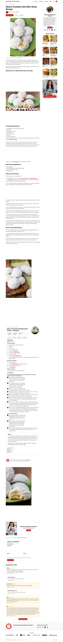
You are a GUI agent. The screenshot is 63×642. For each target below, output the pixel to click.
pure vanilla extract (17, 355)
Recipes (35, 1)
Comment (9, 545)
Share (24, 337)
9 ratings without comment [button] (22, 537)
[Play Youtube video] (23, 101)
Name (8, 553)
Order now (28, 530)
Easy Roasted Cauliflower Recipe (53, 55)
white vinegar (17, 352)
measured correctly (13, 139)
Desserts (13, 4)
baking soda (15, 351)
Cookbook (46, 1)
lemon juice (13, 367)
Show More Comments (23, 619)
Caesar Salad (52, 76)
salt (15, 354)
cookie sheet (25, 178)
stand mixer (10, 179)
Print (19, 337)
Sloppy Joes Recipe (46, 76)
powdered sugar (15, 363)
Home (7, 4)
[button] (9, 12)
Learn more (50, 27)
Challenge (41, 1)
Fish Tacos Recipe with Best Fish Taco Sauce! (53, 43)
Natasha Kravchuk (12, 11)
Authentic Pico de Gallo (53, 66)
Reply (12, 573)
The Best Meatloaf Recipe (46, 55)
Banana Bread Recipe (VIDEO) (45, 43)
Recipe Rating (10, 543)
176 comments (17, 12)
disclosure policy (20, 57)
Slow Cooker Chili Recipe (45, 66)
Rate (21, 15)
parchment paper (33, 178)
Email (24, 553)
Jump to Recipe (9, 15)
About (50, 1)
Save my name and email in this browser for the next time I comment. (19, 557)
